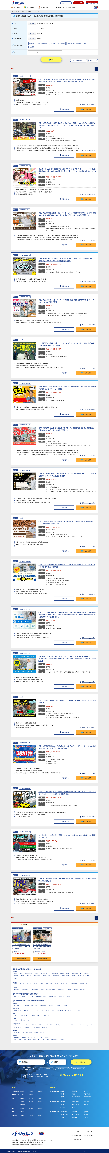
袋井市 (56, 984)
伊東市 (36, 973)
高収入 (86, 43)
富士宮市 (86, 975)
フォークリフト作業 (42, 43)
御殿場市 (16, 975)
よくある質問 (71, 7)
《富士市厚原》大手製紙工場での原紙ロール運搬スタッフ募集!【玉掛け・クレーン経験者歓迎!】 (67, 701)
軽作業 (23, 996)
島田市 (42, 989)
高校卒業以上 (24, 1015)
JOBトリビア (60, 7)
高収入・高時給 (17, 1010)
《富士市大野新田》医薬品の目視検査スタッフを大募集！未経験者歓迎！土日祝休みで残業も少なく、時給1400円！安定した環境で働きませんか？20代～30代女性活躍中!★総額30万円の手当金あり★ (67, 614)
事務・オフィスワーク (41, 996)
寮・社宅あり (16, 1025)
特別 (25, 1039)
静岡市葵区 (16, 989)
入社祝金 (52, 43)
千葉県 (31, 1101)
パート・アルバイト (18, 1005)
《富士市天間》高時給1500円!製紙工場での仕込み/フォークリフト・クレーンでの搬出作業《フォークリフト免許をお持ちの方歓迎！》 (67, 747)
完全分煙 (89, 1025)
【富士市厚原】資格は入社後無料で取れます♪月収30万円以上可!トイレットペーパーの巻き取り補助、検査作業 (66, 566)
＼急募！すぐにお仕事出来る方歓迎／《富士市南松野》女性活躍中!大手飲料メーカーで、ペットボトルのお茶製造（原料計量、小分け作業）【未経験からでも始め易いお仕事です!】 (67, 658)
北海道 (22, 1091)
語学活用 (71, 1010)
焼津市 (83, 989)
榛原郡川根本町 (51, 989)
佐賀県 (31, 1115)
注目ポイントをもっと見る (88, 104)
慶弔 (20, 1039)
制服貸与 (41, 1025)
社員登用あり (33, 1025)
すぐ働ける (86, 1010)
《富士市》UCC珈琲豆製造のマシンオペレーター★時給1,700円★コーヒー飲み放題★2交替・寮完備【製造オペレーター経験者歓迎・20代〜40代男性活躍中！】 (67, 214)
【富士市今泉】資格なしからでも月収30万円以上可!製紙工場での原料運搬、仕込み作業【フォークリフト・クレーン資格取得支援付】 (66, 259)
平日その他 (32, 1037)
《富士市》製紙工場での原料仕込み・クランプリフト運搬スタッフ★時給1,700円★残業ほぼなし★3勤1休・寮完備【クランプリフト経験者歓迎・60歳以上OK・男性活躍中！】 (66, 125)
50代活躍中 (61, 43)
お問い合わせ (77, 1139)
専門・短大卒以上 (35, 1015)
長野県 (31, 1095)
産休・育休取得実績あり (52, 1039)
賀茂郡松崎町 (75, 973)
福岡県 (22, 1115)
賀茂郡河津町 (44, 973)
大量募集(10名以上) (62, 1010)
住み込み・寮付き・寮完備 (74, 43)
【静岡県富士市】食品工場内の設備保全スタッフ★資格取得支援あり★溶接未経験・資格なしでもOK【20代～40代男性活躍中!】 (66, 429)
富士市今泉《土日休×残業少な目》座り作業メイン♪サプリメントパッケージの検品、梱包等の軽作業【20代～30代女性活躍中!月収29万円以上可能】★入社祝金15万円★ (67, 171)
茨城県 (22, 1098)
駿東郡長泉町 (56, 975)
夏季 (35, 1039)
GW (30, 1039)
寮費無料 (31, 43)
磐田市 (15, 984)
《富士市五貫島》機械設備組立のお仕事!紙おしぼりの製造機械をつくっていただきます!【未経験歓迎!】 (67, 879)
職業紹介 (51, 1005)
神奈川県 (22, 1104)
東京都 (40, 1101)
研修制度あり (50, 1025)
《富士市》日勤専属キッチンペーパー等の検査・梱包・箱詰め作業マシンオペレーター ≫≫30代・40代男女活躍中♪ (67, 301)
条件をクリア (93, 60)
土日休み (24, 1037)
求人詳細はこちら (21, 959)
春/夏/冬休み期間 (39, 1032)
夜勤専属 (31, 47)
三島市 (15, 978)
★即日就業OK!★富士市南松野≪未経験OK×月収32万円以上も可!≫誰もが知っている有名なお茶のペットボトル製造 (67, 387)
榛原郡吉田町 (61, 989)
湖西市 (41, 984)
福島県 (40, 1091)
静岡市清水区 (25, 989)
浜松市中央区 (64, 984)
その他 (68, 996)
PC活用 (79, 1010)
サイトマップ (34, 1151)
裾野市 (29, 975)
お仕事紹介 (45, 7)
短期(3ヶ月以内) (17, 1032)
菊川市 (35, 984)
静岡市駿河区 (35, 989)
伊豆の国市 (29, 973)
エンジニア (30, 996)
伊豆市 (21, 973)
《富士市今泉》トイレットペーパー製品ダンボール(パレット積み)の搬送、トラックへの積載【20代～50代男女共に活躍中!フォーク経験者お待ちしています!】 (67, 80)
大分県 (40, 1115)
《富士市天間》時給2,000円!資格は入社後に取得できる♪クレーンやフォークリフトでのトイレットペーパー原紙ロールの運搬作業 (67, 793)
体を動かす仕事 (50, 1010)
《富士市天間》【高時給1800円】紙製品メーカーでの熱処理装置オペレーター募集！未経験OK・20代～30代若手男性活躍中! (67, 474)
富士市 (79, 975)
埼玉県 (22, 1101)
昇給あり (45, 1027)
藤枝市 (69, 989)
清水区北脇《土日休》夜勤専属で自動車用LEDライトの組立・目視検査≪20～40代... (42, 946)
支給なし (30, 1020)
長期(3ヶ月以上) (28, 1032)
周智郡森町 (49, 984)
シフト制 (40, 1037)
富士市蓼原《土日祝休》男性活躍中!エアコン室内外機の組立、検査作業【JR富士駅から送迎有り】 (67, 836)
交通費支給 (26, 1027)
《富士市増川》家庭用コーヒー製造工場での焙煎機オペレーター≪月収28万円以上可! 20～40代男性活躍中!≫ (66, 522)
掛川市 (29, 984)
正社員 (65, 1005)
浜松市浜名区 (74, 984)
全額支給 (23, 1020)
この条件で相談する (80, 60)
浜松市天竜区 (83, 984)
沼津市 (73, 975)
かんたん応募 (87, 109)
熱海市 (15, 973)
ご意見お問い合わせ (11, 1151)
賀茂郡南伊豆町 (85, 973)
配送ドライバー (52, 996)
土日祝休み (16, 1037)
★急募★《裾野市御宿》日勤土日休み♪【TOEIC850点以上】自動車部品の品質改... (21, 946)
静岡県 (29, 11)
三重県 (40, 1108)
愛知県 (31, 1108)
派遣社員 (34, 1005)
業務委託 (59, 1005)
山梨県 (22, 1095)
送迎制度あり (59, 1025)
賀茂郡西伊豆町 (54, 973)
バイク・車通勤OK (36, 1027)
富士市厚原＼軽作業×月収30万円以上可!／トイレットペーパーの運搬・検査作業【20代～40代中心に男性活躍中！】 (66, 344)
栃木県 (31, 1098)
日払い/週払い (27, 1010)
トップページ (14, 11)
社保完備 (24, 1025)
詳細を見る (65, 109)
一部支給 (16, 1020)
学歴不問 (16, 1015)
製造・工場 (16, 996)
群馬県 (40, 1098)
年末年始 (41, 1039)
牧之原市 (76, 989)
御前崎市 (22, 984)
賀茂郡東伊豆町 (65, 973)
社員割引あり (81, 1025)
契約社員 (27, 1005)
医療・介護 (61, 996)
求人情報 (17, 7)
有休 (15, 1039)
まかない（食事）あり (70, 1025)
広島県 (22, 1112)
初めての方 (30, 7)
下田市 (22, 975)
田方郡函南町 (65, 975)
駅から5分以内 (17, 1027)
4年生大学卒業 (45, 1015)
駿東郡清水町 (46, 975)
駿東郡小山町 (37, 975)
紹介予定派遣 (43, 1005)
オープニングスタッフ (38, 1010)
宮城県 (31, 1091)
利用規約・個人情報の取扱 (24, 1151)
